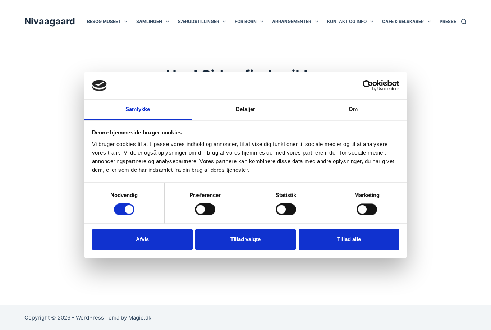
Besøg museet (104, 21)
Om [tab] (353, 109)
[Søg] (464, 21)
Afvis (142, 239)
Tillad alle (349, 239)
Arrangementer (291, 21)
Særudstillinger (198, 21)
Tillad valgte (245, 239)
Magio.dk (139, 317)
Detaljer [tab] (246, 109)
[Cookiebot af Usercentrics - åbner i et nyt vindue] (367, 85)
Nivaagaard (49, 21)
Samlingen (149, 21)
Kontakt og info (347, 21)
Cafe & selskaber (403, 21)
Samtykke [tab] (137, 109)
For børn (246, 21)
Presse (448, 21)
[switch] (205, 209)
